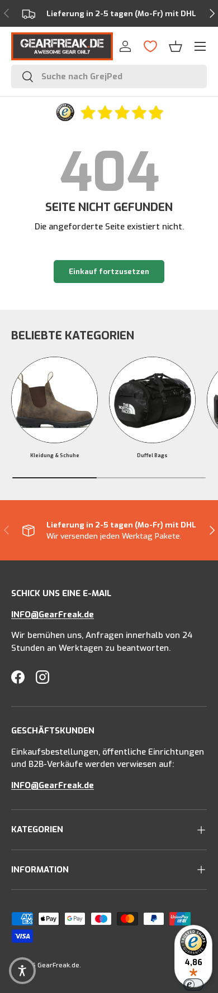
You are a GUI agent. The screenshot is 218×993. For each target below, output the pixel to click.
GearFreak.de (58, 965)
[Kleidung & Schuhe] (54, 400)
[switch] (193, 984)
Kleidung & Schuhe (54, 455)
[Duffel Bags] (152, 400)
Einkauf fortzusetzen (109, 271)
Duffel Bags (152, 455)
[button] (175, 46)
